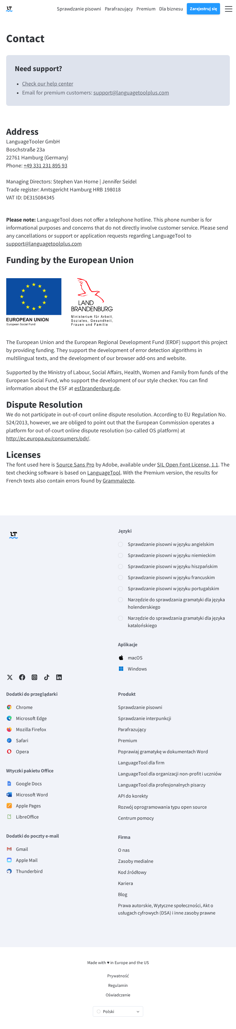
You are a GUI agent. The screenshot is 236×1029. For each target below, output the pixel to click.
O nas (124, 850)
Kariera (125, 883)
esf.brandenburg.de (97, 388)
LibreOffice (27, 817)
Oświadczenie (118, 995)
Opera (22, 751)
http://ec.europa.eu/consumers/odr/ (47, 438)
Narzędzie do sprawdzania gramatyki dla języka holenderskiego (176, 603)
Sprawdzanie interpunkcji (144, 718)
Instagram (34, 677)
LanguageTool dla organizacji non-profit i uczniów (169, 774)
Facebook (22, 677)
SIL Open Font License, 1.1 (187, 464)
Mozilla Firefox (31, 729)
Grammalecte (118, 480)
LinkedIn (59, 677)
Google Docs (29, 783)
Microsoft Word (32, 794)
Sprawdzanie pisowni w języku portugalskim (173, 588)
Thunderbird (29, 871)
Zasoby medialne (135, 861)
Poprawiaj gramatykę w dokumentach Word (163, 751)
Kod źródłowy (132, 872)
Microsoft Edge (31, 718)
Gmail (22, 849)
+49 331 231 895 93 (45, 165)
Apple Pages (28, 806)
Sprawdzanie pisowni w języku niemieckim (171, 555)
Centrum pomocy (136, 818)
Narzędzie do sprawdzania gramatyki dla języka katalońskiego (176, 621)
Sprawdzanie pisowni (140, 707)
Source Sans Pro (75, 464)
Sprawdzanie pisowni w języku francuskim (171, 577)
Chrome (24, 707)
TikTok (46, 677)
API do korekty (133, 796)
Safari (22, 740)
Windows (137, 669)
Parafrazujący (132, 729)
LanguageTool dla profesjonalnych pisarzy (161, 785)
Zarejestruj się (203, 8)
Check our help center (47, 83)
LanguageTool (103, 472)
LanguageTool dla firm (141, 762)
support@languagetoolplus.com (131, 92)
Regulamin (118, 985)
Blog (122, 894)
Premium (127, 740)
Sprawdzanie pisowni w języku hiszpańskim (173, 566)
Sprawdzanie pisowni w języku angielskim (171, 544)
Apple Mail (26, 860)
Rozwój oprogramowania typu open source (162, 807)
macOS (135, 658)
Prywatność (118, 976)
